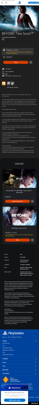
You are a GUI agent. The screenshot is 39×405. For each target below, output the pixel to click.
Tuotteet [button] (5, 358)
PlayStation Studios (7, 348)
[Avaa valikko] (2, 2)
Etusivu (4, 337)
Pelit (9, 337)
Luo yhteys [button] (6, 373)
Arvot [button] (4, 362)
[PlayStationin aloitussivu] (19, 2)
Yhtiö (4, 352)
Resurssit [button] (5, 370)
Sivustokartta (31, 397)
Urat (4, 345)
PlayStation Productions (8, 350)
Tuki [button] (4, 366)
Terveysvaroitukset (9, 310)
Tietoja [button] (5, 341)
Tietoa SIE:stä (6, 343)
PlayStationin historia (8, 354)
